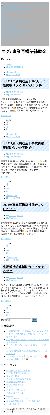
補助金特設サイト (14, 384)
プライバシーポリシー (17, 398)
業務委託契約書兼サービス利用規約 (23, 401)
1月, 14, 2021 (14, 198)
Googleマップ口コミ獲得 (15, 31)
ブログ (4, 37)
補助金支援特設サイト (13, 34)
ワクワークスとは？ (12, 25)
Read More (6, 115)
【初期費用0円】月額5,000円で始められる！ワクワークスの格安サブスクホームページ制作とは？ (27, 334)
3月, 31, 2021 (14, 74)
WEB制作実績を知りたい (14, 20)
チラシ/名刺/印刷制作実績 (15, 23)
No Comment (15, 95)
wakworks (12, 72)
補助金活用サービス (16, 382)
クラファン (7, 39)
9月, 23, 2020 (14, 260)
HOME (5, 17)
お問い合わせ (8, 42)
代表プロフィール (14, 393)
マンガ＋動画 (8, 28)
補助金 (20, 92)
